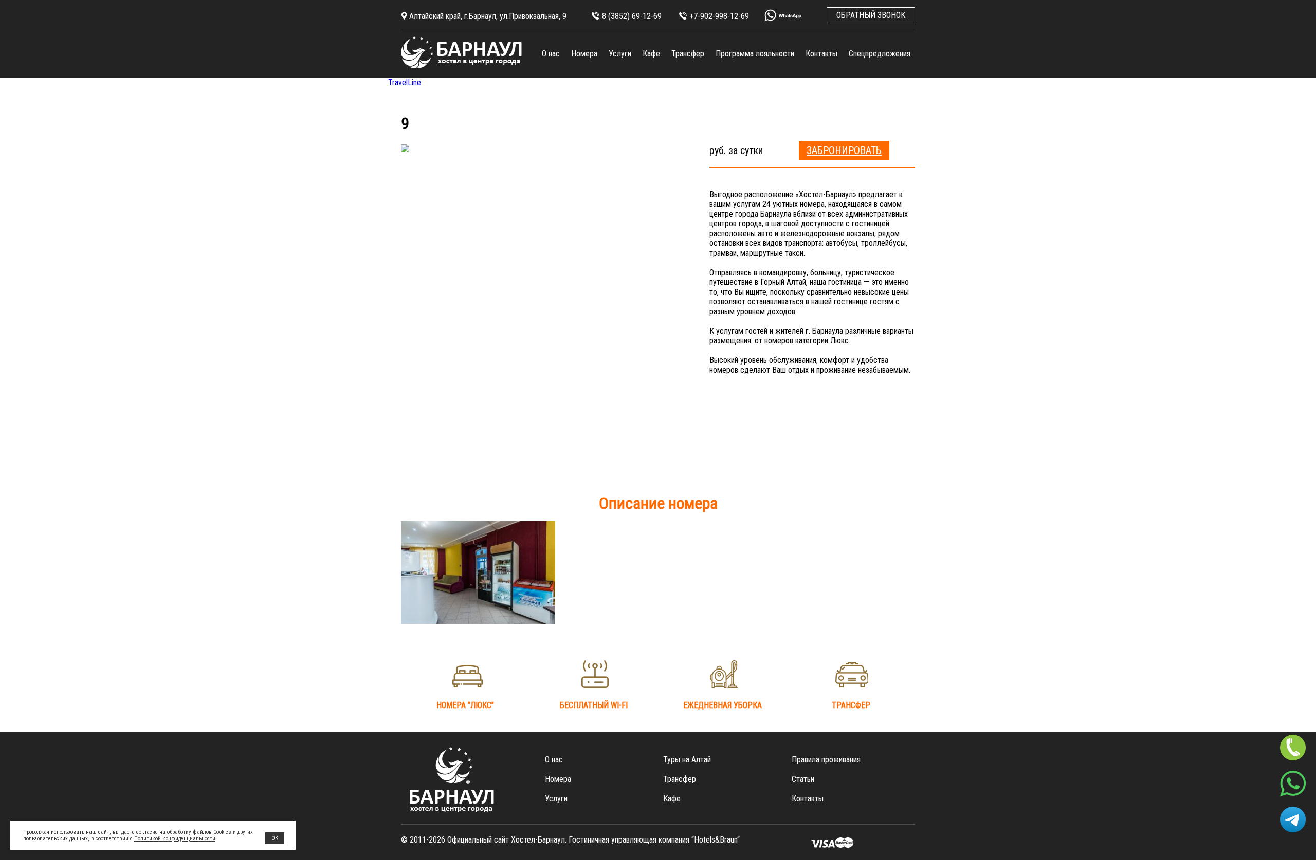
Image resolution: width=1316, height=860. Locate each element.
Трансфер (687, 54)
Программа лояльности (755, 54)
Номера (584, 54)
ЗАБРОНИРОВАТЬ (844, 150)
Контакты (821, 54)
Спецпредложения (879, 54)
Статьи (803, 779)
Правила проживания (826, 760)
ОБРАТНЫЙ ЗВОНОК (870, 15)
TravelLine (404, 82)
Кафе (651, 54)
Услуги (620, 54)
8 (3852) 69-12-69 (632, 16)
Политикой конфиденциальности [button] (174, 838)
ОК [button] (274, 838)
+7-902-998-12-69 (719, 16)
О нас (551, 54)
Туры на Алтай (687, 760)
